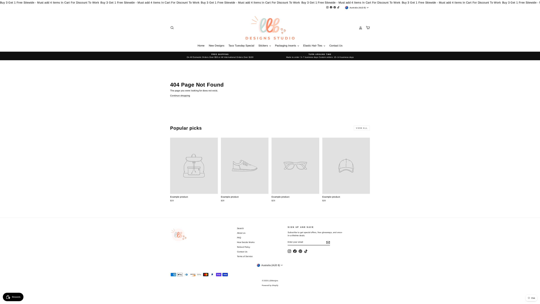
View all (362, 128)
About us (241, 233)
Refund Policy (243, 247)
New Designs (216, 45)
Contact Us (335, 45)
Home (201, 45)
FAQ (239, 238)
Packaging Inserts (286, 45)
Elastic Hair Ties (313, 45)
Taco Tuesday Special (241, 45)
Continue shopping (180, 95)
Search (240, 228)
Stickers (263, 45)
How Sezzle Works (246, 242)
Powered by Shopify (270, 285)
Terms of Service (245, 256)
